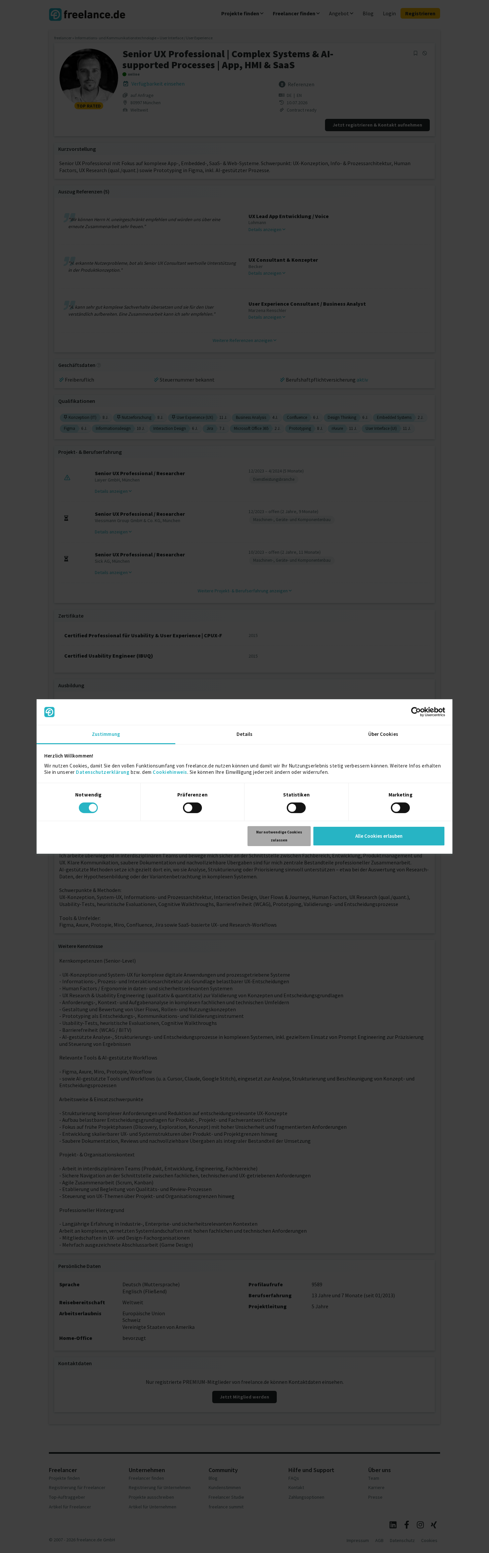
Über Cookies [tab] (383, 734)
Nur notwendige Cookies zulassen (279, 835)
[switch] (193, 808)
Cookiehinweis (170, 772)
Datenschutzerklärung (102, 772)
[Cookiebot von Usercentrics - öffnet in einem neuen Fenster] (416, 712)
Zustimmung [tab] (106, 734)
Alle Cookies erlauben (379, 836)
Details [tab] (245, 734)
